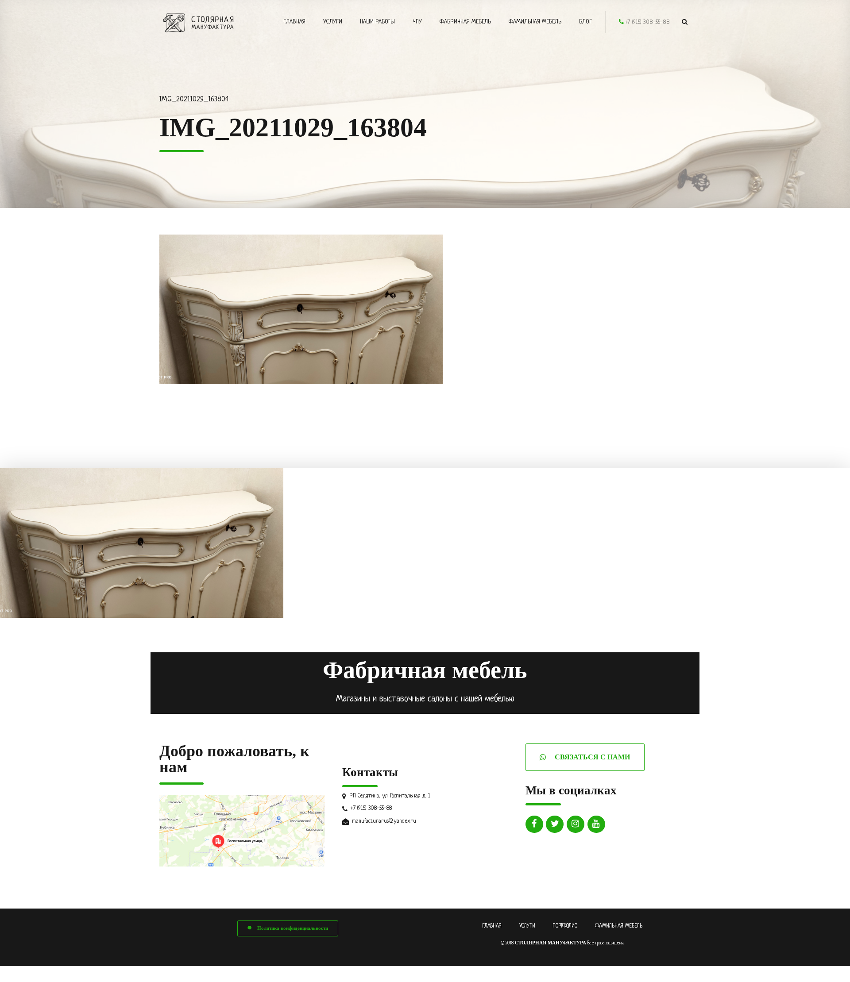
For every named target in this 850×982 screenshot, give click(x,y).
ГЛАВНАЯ (492, 926)
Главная (294, 22)
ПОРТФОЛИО (564, 926)
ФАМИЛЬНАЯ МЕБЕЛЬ (618, 926)
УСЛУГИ (527, 926)
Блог (585, 22)
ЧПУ (417, 22)
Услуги (332, 22)
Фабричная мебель (465, 22)
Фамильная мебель (535, 22)
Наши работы (377, 22)
